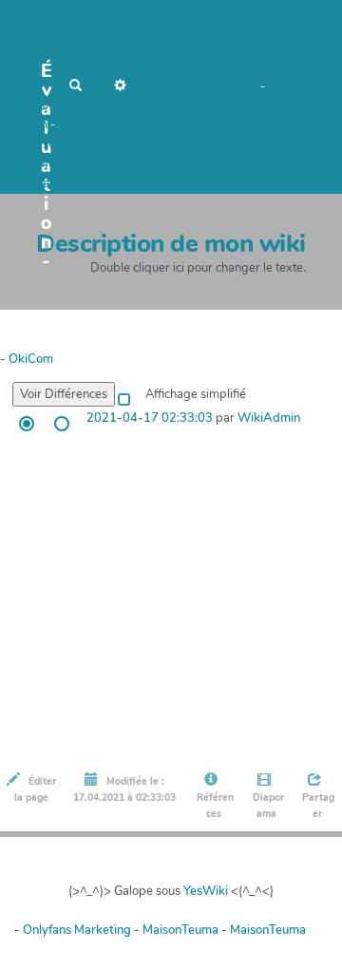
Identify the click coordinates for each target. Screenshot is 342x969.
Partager (316, 805)
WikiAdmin (269, 418)
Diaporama (267, 805)
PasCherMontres (46, 164)
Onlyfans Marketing (78, 930)
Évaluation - (46, 76)
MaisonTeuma (181, 930)
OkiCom (31, 359)
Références (214, 805)
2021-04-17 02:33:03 (149, 418)
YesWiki (205, 891)
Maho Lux (230, 86)
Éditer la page (35, 789)
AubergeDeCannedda (113, 118)
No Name (175, 86)
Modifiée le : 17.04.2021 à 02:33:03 (124, 789)
